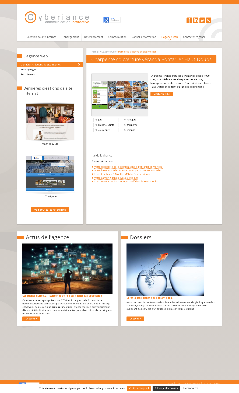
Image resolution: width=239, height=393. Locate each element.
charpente (132, 124)
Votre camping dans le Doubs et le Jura (116, 177)
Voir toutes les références (50, 209)
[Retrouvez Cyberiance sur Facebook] (189, 20)
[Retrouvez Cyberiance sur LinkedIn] (195, 20)
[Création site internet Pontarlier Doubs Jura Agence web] (60, 17)
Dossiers (141, 237)
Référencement (93, 37)
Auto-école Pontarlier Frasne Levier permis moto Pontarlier (127, 170)
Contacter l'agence (194, 37)
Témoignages (28, 69)
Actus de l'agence (47, 237)
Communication (117, 37)
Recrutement (28, 74)
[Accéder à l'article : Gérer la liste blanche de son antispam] (165, 269)
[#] (208, 20)
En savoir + (31, 318)
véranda (131, 129)
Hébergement (70, 37)
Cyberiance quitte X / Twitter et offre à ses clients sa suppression (62, 296)
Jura (100, 119)
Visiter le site (162, 94)
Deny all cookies (167, 388)
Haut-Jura (131, 119)
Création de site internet (41, 37)
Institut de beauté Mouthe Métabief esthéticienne (122, 174)
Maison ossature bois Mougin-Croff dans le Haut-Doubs (126, 181)
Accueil (95, 51)
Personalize (190, 388)
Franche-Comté (106, 124)
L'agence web (169, 37)
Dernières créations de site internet (41, 64)
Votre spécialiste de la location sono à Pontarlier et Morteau (128, 166)
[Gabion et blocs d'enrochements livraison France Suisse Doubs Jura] (50, 175)
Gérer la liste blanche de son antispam (149, 298)
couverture (104, 129)
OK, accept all (140, 388)
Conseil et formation (144, 37)
